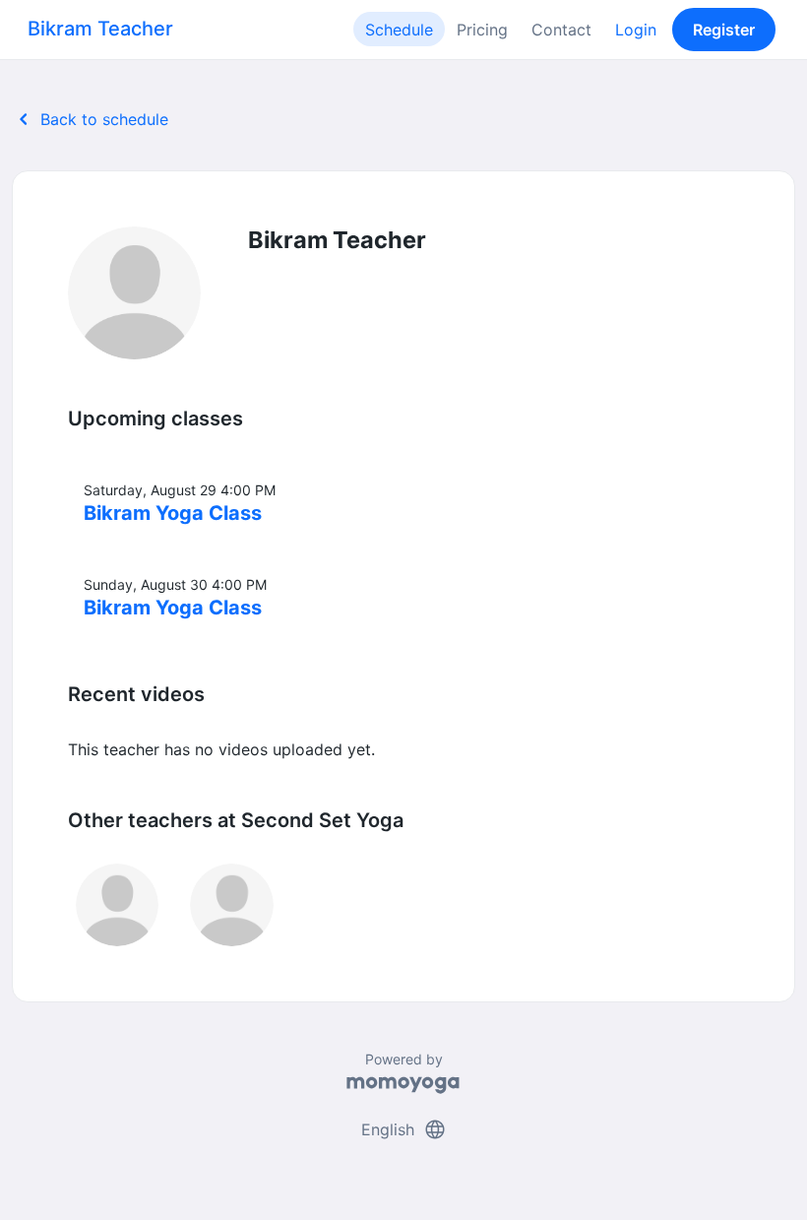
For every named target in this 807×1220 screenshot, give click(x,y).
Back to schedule (90, 119)
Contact (561, 29)
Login (635, 29)
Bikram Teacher (100, 28)
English (404, 1129)
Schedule (399, 29)
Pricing (482, 29)
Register (724, 29)
